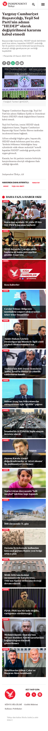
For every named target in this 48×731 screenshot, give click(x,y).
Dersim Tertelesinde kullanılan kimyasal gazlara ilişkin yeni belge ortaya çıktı (23, 551)
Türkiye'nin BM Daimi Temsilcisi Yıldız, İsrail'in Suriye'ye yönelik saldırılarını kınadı (22, 372)
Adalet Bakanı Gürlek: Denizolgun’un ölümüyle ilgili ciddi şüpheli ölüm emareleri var (24, 342)
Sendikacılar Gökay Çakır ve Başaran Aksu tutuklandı (20, 672)
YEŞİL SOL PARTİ (18, 186)
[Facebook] (28, 694)
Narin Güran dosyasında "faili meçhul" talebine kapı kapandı (21, 492)
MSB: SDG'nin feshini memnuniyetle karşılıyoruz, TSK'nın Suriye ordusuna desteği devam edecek (22, 579)
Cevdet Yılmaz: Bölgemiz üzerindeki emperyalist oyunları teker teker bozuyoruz (22, 312)
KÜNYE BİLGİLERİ (13, 705)
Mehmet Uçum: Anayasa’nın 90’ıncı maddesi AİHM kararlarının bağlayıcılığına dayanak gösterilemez (24, 639)
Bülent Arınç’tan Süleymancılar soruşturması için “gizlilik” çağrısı (23, 403)
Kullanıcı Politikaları (13, 709)
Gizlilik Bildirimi (31, 705)
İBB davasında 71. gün (16, 524)
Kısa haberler (11, 285)
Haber (5, 201)
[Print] (22, 63)
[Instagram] (40, 694)
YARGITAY (36, 183)
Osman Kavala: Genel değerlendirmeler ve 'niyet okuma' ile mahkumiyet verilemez (23, 461)
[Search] (33, 4)
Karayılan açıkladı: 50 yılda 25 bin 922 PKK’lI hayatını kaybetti (23, 223)
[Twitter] (34, 694)
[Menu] (43, 4)
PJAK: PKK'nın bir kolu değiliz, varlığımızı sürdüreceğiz (21, 612)
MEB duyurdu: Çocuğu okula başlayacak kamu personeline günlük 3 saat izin (20, 252)
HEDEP (5, 186)
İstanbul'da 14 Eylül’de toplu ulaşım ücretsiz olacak (23, 433)
